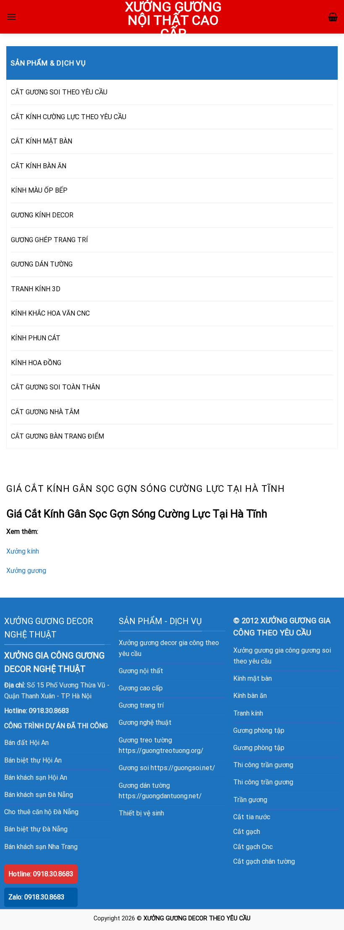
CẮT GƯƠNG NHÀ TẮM (45, 412)
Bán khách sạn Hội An (35, 777)
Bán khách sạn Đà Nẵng (38, 795)
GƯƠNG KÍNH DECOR (42, 215)
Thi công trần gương (263, 765)
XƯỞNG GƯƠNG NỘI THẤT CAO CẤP (173, 20)
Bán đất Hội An (26, 743)
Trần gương (250, 800)
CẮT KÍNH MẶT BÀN (41, 141)
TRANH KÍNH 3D (35, 289)
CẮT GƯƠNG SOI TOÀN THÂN (55, 387)
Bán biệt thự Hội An (33, 760)
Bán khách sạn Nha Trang (41, 847)
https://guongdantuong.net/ (160, 796)
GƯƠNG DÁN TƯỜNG (42, 264)
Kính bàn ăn (250, 696)
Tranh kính (248, 713)
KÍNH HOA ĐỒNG (36, 363)
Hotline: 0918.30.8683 (40, 874)
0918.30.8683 (49, 711)
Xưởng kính (22, 551)
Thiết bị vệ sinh (141, 813)
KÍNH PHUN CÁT (35, 338)
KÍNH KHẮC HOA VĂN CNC (50, 313)
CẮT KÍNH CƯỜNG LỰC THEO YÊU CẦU (68, 117)
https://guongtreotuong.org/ (161, 751)
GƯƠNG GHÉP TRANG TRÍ (49, 240)
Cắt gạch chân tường (264, 861)
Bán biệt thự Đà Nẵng (36, 829)
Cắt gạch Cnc (253, 847)
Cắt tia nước (251, 817)
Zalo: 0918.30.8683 (36, 897)
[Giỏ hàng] (333, 17)
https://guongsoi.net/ (183, 768)
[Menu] (11, 16)
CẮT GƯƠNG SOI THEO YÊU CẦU (59, 92)
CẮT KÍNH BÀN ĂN (38, 166)
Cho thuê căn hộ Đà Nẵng (41, 812)
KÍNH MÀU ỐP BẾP (39, 190)
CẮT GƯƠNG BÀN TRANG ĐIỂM (57, 436)
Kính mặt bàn (252, 678)
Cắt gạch (246, 832)
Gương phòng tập (258, 730)
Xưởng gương (26, 571)
